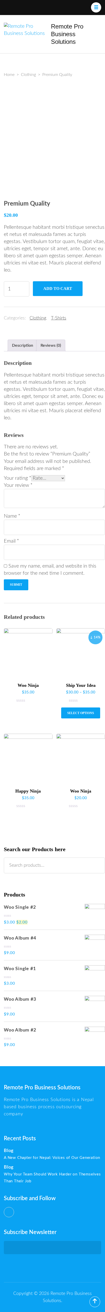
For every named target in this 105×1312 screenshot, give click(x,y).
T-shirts (58, 318)
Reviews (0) (51, 345)
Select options (80, 713)
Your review (18, 485)
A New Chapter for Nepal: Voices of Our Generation (52, 1158)
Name (12, 516)
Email (11, 541)
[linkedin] (9, 1212)
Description (22, 345)
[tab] (22, 345)
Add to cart (57, 288)
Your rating (17, 478)
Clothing (38, 318)
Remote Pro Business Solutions (67, 34)
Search (98, 865)
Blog (9, 1150)
